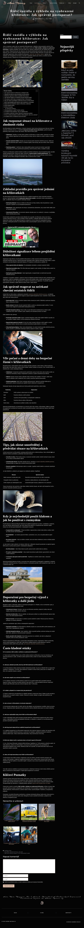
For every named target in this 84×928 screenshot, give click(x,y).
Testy (10, 850)
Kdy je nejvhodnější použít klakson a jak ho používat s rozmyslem (19, 102)
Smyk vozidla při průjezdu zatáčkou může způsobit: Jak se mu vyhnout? (21, 114)
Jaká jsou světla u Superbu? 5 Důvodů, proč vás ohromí (68, 134)
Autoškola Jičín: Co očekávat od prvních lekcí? (15, 116)
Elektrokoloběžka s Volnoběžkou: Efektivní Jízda (69, 115)
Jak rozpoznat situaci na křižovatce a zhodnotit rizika (16, 92)
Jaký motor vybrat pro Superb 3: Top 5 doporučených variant (17, 853)
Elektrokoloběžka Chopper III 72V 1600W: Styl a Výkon (69, 96)
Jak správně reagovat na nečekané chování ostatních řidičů (18, 97)
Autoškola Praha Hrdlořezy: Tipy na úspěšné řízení (16, 111)
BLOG (15, 912)
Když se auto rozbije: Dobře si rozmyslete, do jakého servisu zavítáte (68, 75)
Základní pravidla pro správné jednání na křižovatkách (17, 94)
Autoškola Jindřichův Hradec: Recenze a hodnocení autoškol (18, 113)
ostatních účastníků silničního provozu (37, 294)
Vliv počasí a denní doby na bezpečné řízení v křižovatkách (18, 99)
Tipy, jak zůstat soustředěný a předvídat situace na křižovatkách (19, 100)
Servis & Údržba (53, 3)
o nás (42, 912)
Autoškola (36, 3)
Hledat (61, 34)
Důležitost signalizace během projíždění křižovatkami (17, 95)
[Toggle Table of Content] (36, 91)
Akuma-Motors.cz (16, 3)
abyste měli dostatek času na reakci (41, 783)
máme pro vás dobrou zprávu (36, 54)
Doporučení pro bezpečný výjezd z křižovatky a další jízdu (18, 103)
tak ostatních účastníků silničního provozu (34, 643)
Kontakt (74, 3)
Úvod (31, 3)
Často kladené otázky (10, 105)
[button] (79, 3)
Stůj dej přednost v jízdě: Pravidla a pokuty (14, 110)
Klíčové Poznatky (9, 107)
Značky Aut (61, 3)
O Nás (69, 3)
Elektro (44, 3)
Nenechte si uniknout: (11, 108)
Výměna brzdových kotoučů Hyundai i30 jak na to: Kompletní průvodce (69, 157)
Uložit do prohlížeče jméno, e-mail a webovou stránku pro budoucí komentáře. (23, 882)
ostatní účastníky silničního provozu (45, 461)
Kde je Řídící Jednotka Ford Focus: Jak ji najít (13, 851)
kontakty (68, 912)
